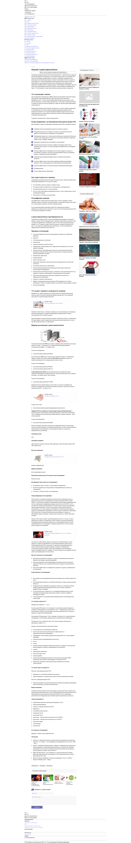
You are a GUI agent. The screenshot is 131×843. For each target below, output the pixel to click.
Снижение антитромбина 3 (69, 784)
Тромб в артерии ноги (51, 396)
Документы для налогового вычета (34, 827)
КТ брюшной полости (30, 51)
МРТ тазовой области (31, 31)
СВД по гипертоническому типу (48, 784)
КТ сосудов (28, 43)
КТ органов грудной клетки (32, 48)
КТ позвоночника (29, 49)
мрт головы (28, 20)
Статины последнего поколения (87, 186)
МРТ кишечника (29, 30)
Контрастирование (30, 38)
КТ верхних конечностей (31, 46)
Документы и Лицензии (31, 822)
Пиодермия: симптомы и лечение (88, 211)
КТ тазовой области (30, 53)
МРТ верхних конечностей (32, 23)
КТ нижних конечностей (31, 54)
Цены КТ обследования (31, 59)
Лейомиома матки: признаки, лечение (89, 226)
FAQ (26, 824)
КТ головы (27, 41)
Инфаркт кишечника (59, 783)
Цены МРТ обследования (31, 61)
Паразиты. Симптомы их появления (88, 242)
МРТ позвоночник (29, 26)
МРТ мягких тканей (30, 34)
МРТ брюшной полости (31, 28)
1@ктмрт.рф (28, 834)
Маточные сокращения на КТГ (87, 154)
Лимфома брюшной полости (53, 457)
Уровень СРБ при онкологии (86, 121)
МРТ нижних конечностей (31, 33)
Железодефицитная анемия (53, 303)
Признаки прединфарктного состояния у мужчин (35, 784)
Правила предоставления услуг (33, 826)
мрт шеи (27, 21)
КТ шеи (26, 44)
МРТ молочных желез (30, 25)
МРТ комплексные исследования (33, 36)
